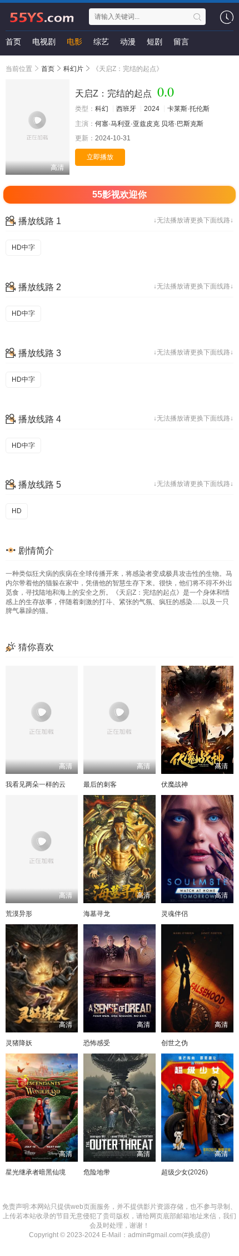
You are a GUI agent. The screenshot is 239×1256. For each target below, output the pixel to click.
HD (17, 511)
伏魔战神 (174, 784)
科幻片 (73, 69)
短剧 (154, 41)
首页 (13, 41)
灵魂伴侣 (174, 914)
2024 (152, 109)
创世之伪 (174, 1043)
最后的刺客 (100, 784)
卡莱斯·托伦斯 (188, 109)
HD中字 (23, 247)
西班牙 (126, 109)
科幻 (101, 109)
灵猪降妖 (19, 1043)
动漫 (128, 41)
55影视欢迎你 (119, 194)
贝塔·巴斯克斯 (182, 124)
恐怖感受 (96, 1043)
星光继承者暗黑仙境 (36, 1172)
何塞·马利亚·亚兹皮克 (127, 124)
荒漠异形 (19, 914)
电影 (74, 41)
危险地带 (96, 1172)
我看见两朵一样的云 (36, 784)
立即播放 (100, 157)
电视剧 (44, 41)
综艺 (101, 41)
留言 (181, 41)
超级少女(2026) (184, 1172)
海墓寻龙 (96, 914)
